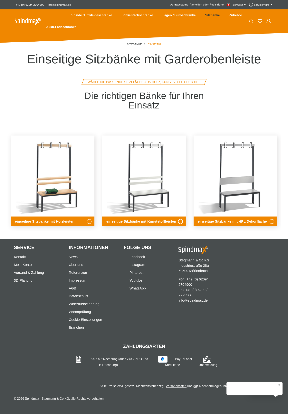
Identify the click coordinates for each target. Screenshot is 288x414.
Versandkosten (176, 386)
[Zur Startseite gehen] (28, 21)
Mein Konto (23, 265)
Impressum (77, 280)
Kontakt (20, 257)
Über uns (76, 265)
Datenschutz (78, 296)
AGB (72, 288)
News (73, 257)
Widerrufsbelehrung (84, 304)
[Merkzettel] (260, 21)
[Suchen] (251, 21)
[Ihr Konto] (269, 21)
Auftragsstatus (179, 4)
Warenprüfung (80, 312)
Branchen (76, 327)
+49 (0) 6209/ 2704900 (30, 4)
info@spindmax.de (59, 4)
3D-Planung (23, 280)
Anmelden (196, 4)
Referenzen (78, 273)
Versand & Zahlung (29, 273)
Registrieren (217, 4)
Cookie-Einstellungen (85, 320)
